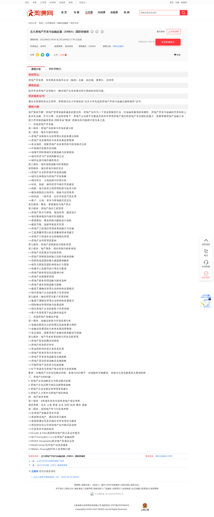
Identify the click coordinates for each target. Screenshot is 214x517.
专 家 (76, 12)
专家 (35, 2)
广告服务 (107, 488)
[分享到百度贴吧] (47, 55)
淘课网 (77, 485)
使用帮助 (154, 488)
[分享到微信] (42, 54)
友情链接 (126, 488)
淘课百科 (86, 485)
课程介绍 (36, 69)
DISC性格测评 (113, 485)
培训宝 (82, 2)
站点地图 (136, 488)
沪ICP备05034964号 (119, 505)
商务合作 (69, 488)
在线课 (114, 12)
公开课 (89, 12)
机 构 (127, 12)
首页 (41, 23)
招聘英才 (117, 488)
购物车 (184, 2)
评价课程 (174, 31)
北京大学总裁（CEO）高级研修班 (52, 465)
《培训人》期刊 (98, 485)
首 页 (64, 12)
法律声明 (88, 488)
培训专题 (125, 485)
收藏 (177, 54)
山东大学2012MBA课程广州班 (50, 461)
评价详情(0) (55, 69)
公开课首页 (50, 23)
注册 (177, 2)
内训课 (101, 12)
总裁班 (34, 471)
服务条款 (79, 488)
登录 (172, 2)
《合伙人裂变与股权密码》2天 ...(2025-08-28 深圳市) (55, 477)
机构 (71, 2)
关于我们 (60, 488)
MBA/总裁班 (62, 23)
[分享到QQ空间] (37, 54)
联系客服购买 (168, 42)
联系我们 (145, 488)
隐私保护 (98, 488)
